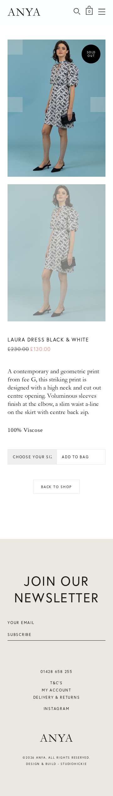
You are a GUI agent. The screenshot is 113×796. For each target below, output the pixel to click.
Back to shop (56, 486)
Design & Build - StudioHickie (56, 764)
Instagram (57, 708)
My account (56, 690)
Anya (24, 12)
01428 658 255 (56, 671)
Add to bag (75, 456)
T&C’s (56, 682)
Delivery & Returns (56, 697)
